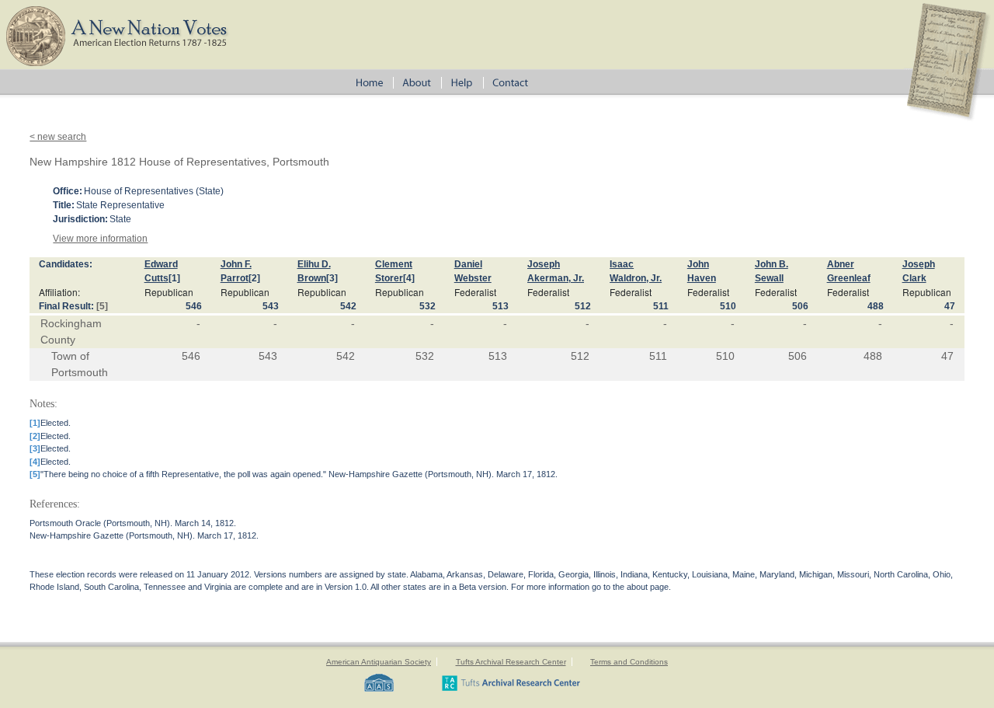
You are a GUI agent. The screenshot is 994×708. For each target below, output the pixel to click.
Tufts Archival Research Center (511, 661)
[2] (254, 278)
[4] (409, 278)
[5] (102, 306)
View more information (100, 238)
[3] (332, 278)
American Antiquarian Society (378, 661)
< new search (58, 136)
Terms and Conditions (629, 661)
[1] (174, 278)
